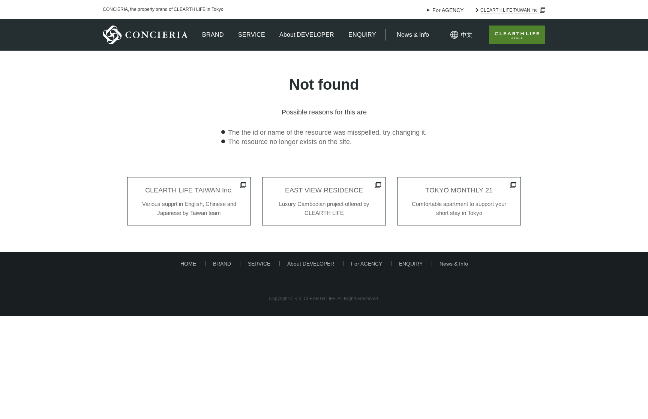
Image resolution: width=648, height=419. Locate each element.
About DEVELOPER (306, 35)
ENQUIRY (362, 35)
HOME (188, 264)
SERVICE (251, 35)
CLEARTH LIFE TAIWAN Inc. (509, 10)
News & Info (413, 35)
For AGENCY (448, 10)
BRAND (213, 35)
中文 (466, 35)
